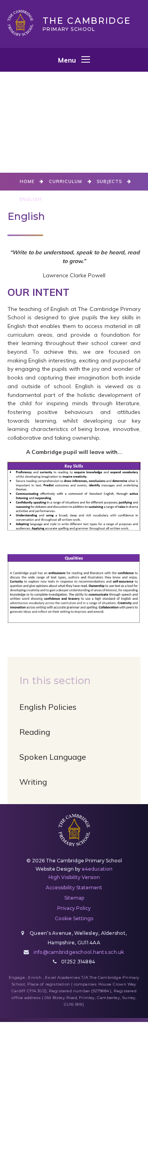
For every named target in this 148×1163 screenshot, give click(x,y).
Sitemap (74, 898)
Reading (34, 732)
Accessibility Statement (74, 887)
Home (27, 181)
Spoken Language (52, 757)
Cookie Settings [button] (74, 918)
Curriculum (65, 181)
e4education (97, 869)
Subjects (109, 181)
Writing (33, 782)
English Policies (48, 707)
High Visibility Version (74, 877)
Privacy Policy (74, 908)
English (31, 199)
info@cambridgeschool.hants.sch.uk (79, 952)
